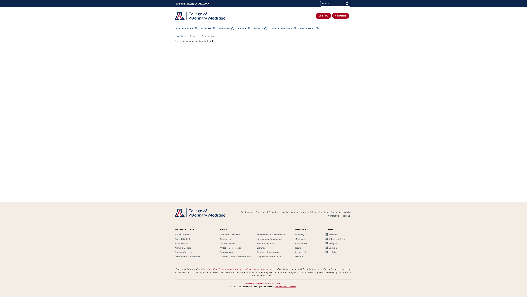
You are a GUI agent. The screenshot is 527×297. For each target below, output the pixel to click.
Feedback (346, 216)
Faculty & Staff (182, 243)
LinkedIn (333, 248)
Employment (247, 212)
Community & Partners (281, 28)
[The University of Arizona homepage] (192, 3)
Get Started (340, 15)
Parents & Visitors (183, 252)
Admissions (224, 28)
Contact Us (333, 216)
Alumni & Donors (183, 248)
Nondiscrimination (289, 212)
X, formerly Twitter (337, 239)
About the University (230, 234)
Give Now (323, 15)
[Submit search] (347, 4)
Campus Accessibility (340, 212)
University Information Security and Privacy (263, 283)
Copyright (323, 212)
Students (242, 28)
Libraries (261, 248)
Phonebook (300, 252)
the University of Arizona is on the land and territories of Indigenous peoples (238, 269)
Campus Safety (308, 212)
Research (258, 28)
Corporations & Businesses (187, 256)
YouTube (333, 252)
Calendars (300, 239)
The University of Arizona (285, 287)
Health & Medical (265, 243)
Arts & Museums (227, 243)
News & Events (307, 28)
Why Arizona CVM (184, 28)
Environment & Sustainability (271, 234)
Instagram (333, 243)
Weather (299, 256)
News (298, 248)
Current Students (183, 239)
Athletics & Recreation (230, 248)
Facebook (333, 234)
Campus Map (301, 243)
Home (183, 36)
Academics (206, 28)
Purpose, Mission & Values (269, 256)
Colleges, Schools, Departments (235, 256)
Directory (299, 234)
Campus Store (226, 252)
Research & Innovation (268, 252)
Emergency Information (267, 212)
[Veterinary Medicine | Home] (203, 16)
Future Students (182, 234)
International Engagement (269, 239)
